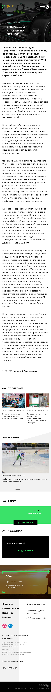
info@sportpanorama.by (36, 618)
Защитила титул (34, 513)
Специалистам (13, 23)
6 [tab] (33, 489)
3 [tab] (24, 489)
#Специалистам (17, 410)
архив (11, 501)
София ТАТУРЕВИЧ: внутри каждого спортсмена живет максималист (24, 480)
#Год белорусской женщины (13, 476)
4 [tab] (27, 489)
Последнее (15, 388)
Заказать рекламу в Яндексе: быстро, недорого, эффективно (13, 416)
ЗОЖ (9, 576)
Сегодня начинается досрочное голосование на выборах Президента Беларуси (36, 418)
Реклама (7, 617)
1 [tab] (17, 489)
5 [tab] (30, 489)
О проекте (8, 604)
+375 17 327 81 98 (9, 668)
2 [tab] (21, 489)
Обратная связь (10, 608)
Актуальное (11, 437)
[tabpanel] (25, 465)
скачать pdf (27, 523)
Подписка (7, 613)
